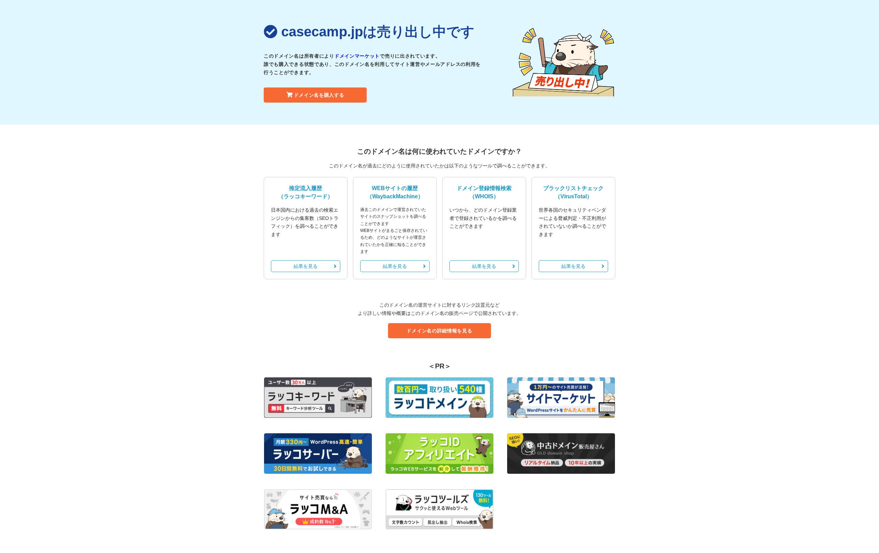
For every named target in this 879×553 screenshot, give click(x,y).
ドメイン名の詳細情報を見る (439, 330)
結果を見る (306, 266)
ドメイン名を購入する (319, 95)
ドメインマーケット (357, 56)
